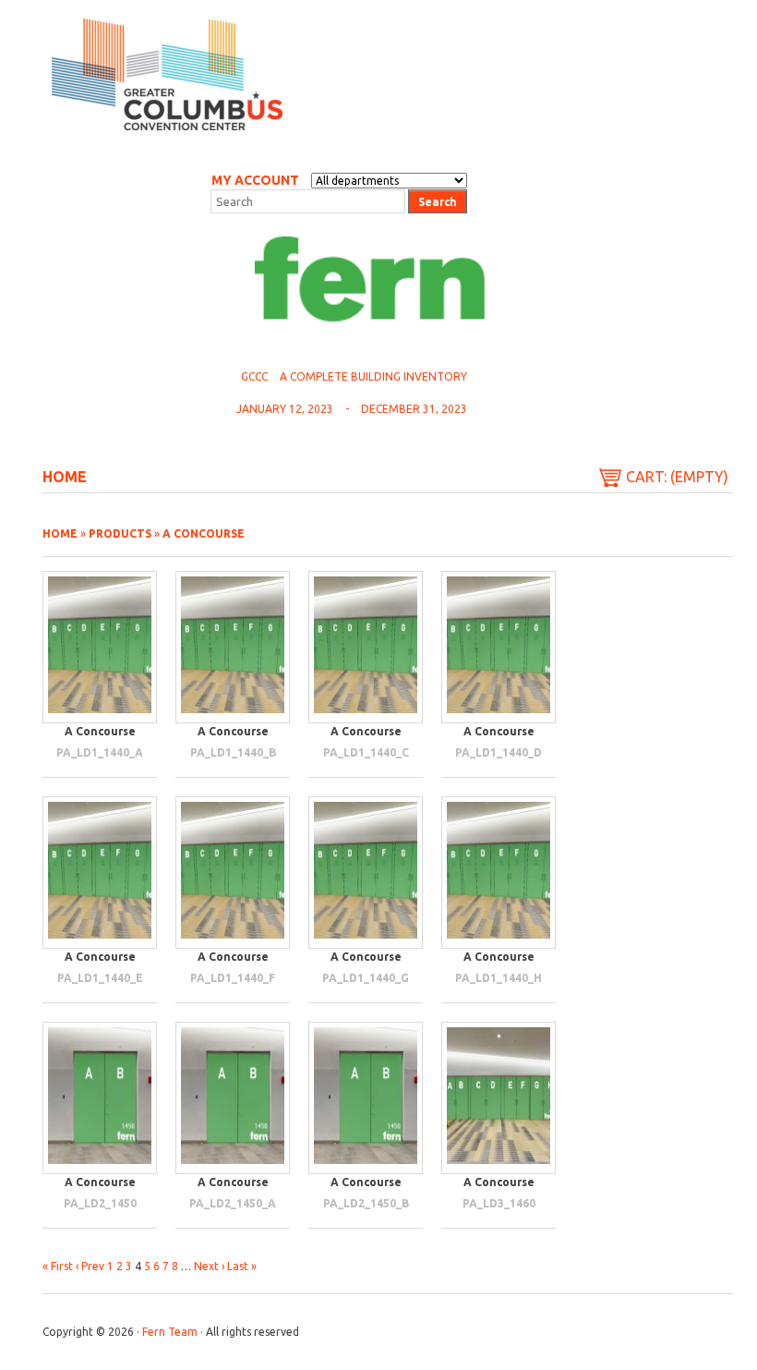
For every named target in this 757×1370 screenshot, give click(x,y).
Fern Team (170, 1332)
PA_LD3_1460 (499, 1203)
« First (57, 1266)
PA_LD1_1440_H (498, 978)
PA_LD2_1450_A (232, 1203)
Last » (242, 1266)
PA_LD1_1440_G (365, 978)
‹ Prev (90, 1266)
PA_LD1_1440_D (498, 752)
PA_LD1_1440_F (232, 978)
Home (64, 476)
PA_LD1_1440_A (99, 752)
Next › (209, 1266)
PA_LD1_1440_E (100, 978)
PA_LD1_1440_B (233, 752)
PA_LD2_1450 (100, 1203)
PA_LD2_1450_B (366, 1203)
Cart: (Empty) (677, 476)
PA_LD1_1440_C (366, 752)
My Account (255, 180)
